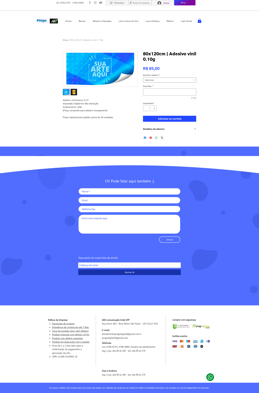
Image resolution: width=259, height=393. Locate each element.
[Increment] (154, 108)
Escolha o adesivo (151, 75)
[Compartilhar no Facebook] (145, 138)
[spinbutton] (150, 108)
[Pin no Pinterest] (150, 138)
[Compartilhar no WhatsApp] (156, 138)
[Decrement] (145, 108)
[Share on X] (162, 138)
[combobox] (169, 80)
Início (65, 40)
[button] (130, 2)
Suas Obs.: (148, 86)
